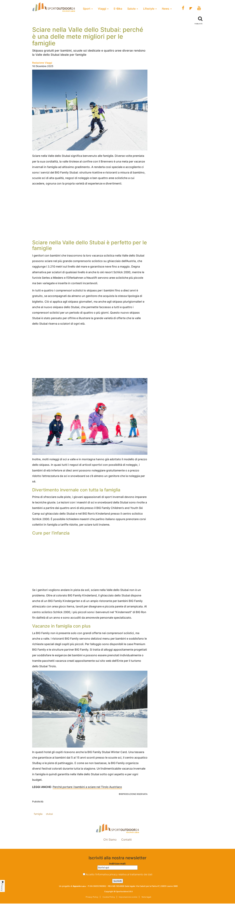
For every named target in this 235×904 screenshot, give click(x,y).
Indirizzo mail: (117, 863)
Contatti (126, 839)
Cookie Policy (108, 897)
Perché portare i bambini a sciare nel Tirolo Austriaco (87, 787)
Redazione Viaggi (42, 62)
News (166, 8)
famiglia (38, 813)
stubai (49, 813)
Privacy (2, 887)
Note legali (146, 897)
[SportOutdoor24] (117, 828)
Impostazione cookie (117, 847)
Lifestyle (149, 8)
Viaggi (102, 8)
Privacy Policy (92, 897)
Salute (131, 8)
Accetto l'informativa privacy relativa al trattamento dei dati (119, 874)
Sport (87, 8)
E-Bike (118, 8)
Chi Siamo (109, 839)
